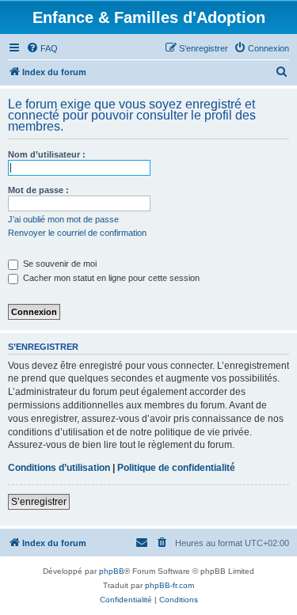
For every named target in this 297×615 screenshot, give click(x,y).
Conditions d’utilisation (59, 467)
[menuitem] (42, 48)
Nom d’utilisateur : (47, 154)
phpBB (111, 571)
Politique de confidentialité (176, 467)
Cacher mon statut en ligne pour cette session (110, 278)
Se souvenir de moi (59, 263)
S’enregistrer (39, 501)
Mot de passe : (38, 190)
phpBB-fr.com (169, 585)
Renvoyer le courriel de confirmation (77, 232)
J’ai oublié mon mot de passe (63, 219)
